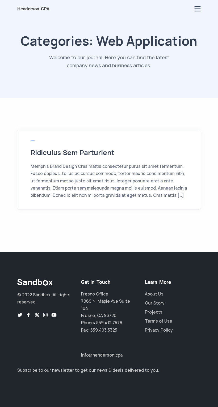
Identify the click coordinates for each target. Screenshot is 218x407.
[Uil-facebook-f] (28, 315)
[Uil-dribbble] (37, 315)
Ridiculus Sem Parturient (72, 152)
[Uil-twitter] (20, 315)
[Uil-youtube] (54, 315)
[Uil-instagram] (45, 315)
